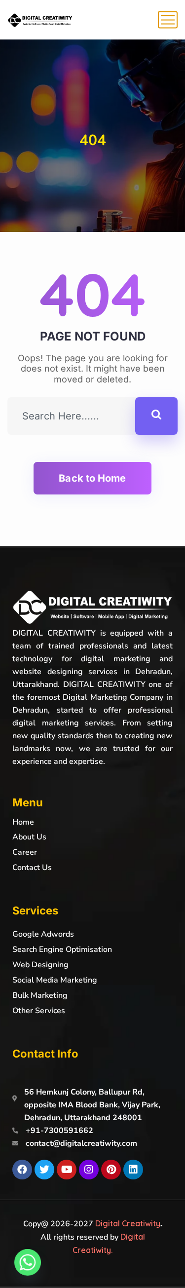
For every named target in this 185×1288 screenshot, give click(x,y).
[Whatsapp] (27, 1262)
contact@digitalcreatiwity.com (81, 1143)
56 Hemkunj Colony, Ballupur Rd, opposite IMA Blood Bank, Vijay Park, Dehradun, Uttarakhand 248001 (92, 1105)
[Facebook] (22, 1169)
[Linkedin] (133, 1169)
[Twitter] (44, 1169)
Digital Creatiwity (127, 1223)
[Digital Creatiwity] (40, 20)
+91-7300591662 (59, 1130)
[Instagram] (89, 1169)
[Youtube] (66, 1169)
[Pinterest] (111, 1169)
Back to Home (92, 478)
